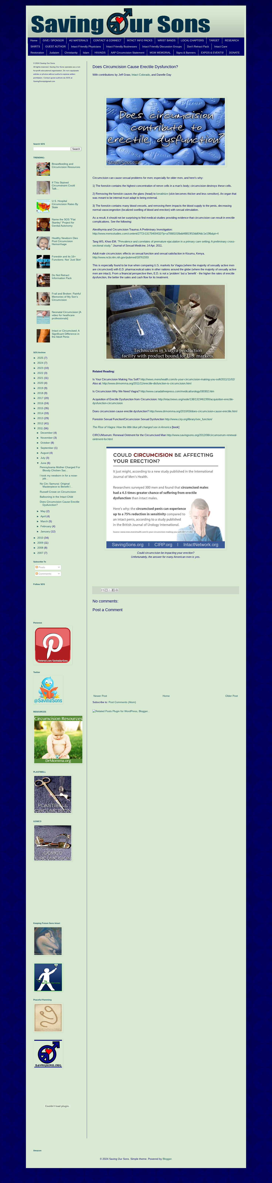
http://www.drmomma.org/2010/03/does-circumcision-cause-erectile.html (193, 411)
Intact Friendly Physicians (86, 46)
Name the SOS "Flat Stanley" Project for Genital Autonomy (63, 222)
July (43, 457)
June (44, 463)
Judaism (54, 52)
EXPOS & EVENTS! (212, 52)
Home (33, 40)
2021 (40, 377)
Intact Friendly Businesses (121, 46)
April (43, 516)
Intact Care (220, 46)
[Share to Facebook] (113, 590)
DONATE (234, 52)
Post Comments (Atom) (122, 702)
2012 (40, 423)
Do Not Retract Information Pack (62, 277)
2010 (40, 537)
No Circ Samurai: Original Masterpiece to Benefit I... (56, 485)
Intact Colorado (141, 74)
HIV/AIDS (100, 52)
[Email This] (103, 590)
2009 (40, 542)
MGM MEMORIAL (160, 52)
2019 (40, 388)
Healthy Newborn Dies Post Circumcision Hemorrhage (65, 241)
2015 (40, 408)
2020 (40, 382)
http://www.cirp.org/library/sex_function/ (188, 419)
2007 (40, 552)
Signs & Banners (186, 52)
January (46, 531)
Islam (86, 52)
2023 (40, 367)
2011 (40, 428)
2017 (40, 398)
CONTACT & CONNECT (107, 40)
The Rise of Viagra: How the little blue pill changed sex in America (132, 427)
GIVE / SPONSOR (53, 40)
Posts (41, 567)
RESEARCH (232, 40)
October (46, 442)
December (47, 432)
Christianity (71, 52)
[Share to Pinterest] (117, 590)
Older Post (231, 695)
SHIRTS (35, 46)
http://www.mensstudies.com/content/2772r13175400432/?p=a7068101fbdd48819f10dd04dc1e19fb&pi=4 (156, 233)
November (47, 437)
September (47, 447)
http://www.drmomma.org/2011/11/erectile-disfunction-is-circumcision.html (146, 383)
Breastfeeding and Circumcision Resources (66, 165)
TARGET (214, 40)
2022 (40, 372)
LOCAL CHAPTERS (192, 40)
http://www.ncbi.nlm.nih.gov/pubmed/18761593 (121, 257)
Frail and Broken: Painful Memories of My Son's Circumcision (66, 296)
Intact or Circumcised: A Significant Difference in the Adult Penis (65, 333)
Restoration (37, 52)
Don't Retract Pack (198, 46)
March (45, 521)
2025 (40, 357)
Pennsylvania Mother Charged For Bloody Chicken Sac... (60, 469)
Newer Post (100, 695)
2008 (40, 547)
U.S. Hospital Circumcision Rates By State (65, 204)
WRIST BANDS (166, 40)
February (46, 526)
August (45, 452)
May (43, 511)
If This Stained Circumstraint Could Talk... (63, 185)
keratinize (162, 193)
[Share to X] (110, 590)
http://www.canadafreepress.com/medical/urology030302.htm (177, 391)
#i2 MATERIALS (78, 40)
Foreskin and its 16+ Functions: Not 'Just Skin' (66, 258)
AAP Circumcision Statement (127, 52)
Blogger (167, 1158)
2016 (40, 403)
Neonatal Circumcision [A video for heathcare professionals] (66, 315)
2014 (40, 413)
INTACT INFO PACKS (139, 40)
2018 (40, 393)
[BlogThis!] (106, 590)
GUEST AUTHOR (55, 46)
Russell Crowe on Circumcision (58, 491)
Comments (44, 573)
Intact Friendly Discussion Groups (162, 46)
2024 (40, 362)
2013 (40, 418)
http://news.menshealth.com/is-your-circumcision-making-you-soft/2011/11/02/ (187, 379)
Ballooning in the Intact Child (56, 496)
